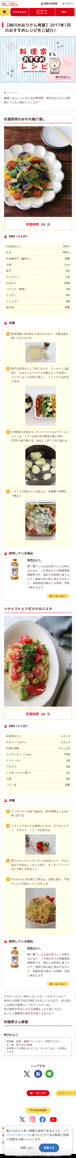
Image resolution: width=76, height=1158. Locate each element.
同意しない (27, 1147)
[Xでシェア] (27, 1074)
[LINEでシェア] (49, 1074)
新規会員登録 (51, 3)
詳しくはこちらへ (58, 596)
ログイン (69, 3)
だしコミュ (10, 4)
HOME (4, 12)
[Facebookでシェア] (38, 1074)
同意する (49, 1147)
